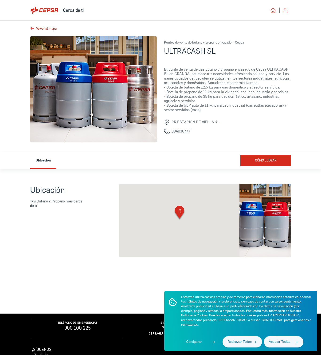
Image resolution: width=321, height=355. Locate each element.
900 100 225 (77, 327)
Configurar (194, 341)
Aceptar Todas (279, 341)
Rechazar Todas (239, 341)
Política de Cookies (194, 315)
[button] (179, 213)
